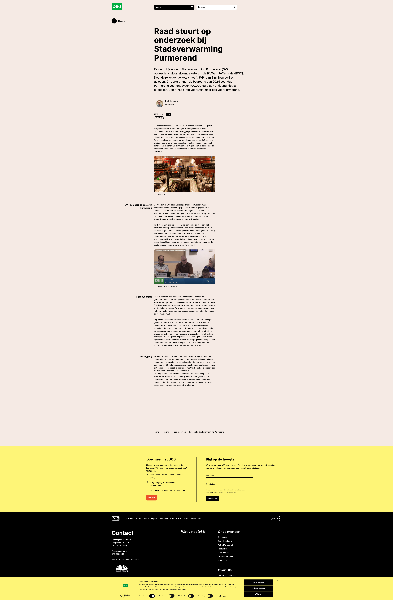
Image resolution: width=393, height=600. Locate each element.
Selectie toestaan (258, 588)
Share (158, 118)
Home (156, 432)
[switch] (171, 596)
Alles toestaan (259, 582)
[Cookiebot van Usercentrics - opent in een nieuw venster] (125, 596)
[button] (175, 7)
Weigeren (258, 594)
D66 (168, 114)
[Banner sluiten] (277, 580)
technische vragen (165, 308)
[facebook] (114, 518)
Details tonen (221, 596)
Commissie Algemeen (188, 146)
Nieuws (166, 432)
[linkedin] (118, 518)
